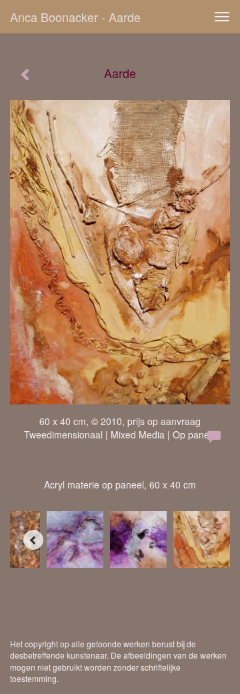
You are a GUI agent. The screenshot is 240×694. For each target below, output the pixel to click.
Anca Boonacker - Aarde (75, 16)
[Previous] (33, 540)
